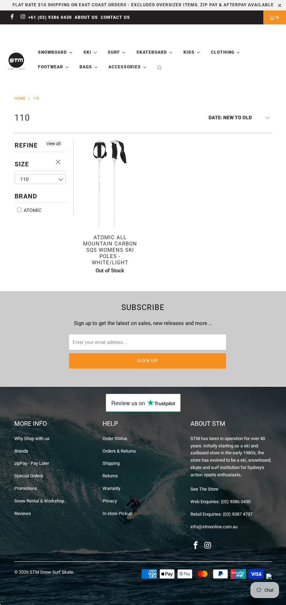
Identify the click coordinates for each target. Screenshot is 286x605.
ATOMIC (32, 210)
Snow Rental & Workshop (39, 501)
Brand (26, 196)
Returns (110, 475)
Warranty (111, 488)
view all (54, 143)
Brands (21, 451)
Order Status (115, 438)
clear (58, 162)
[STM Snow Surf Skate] (16, 61)
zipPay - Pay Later (31, 463)
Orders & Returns (119, 451)
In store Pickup (117, 513)
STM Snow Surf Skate (51, 572)
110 (24, 179)
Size (22, 164)
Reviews (22, 513)
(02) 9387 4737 (238, 514)
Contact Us (115, 17)
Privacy (110, 501)
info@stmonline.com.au (214, 526)
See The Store (204, 489)
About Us (86, 17)
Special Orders (28, 475)
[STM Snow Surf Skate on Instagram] (22, 17)
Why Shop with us (32, 438)
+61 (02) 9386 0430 (50, 17)
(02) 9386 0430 (235, 501)
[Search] (160, 68)
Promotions (25, 488)
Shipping (111, 463)
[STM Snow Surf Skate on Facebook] (12, 17)
